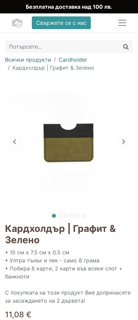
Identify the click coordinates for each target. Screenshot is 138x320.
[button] (14, 141)
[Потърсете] (126, 46)
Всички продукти (28, 59)
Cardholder (73, 59)
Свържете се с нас (61, 22)
